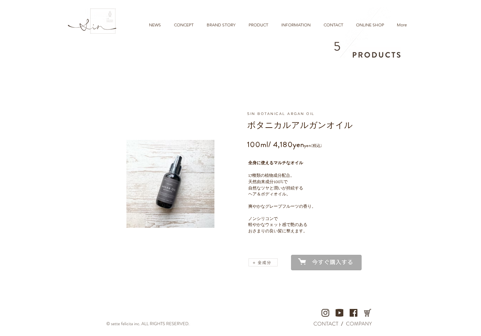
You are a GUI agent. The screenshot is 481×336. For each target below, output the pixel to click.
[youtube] (339, 313)
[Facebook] (353, 313)
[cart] (367, 313)
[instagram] (325, 313)
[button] (263, 262)
